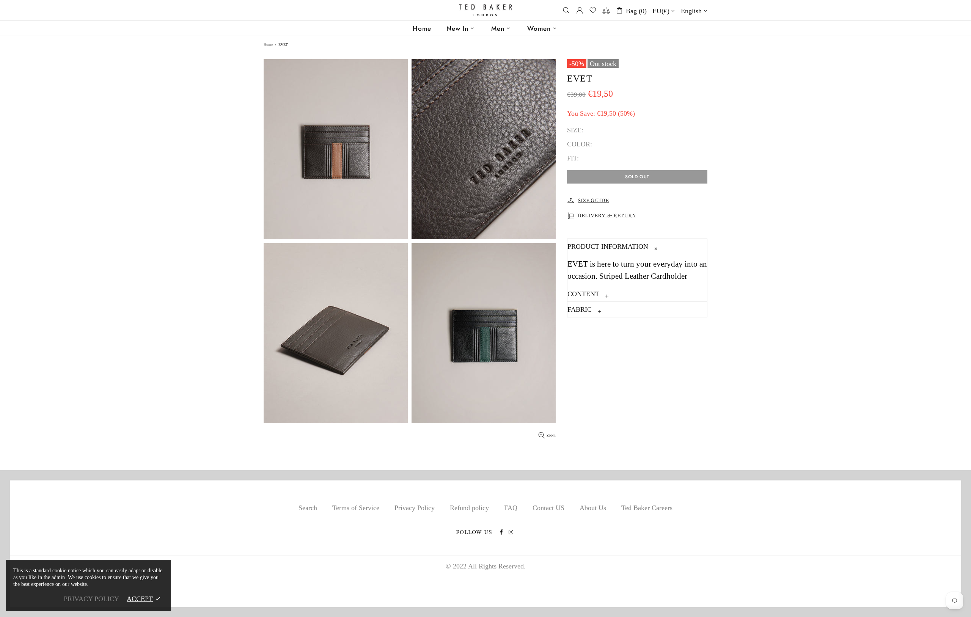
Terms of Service (355, 508)
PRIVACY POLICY (91, 599)
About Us (593, 508)
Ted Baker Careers (646, 508)
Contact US (548, 508)
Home (268, 44)
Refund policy (469, 508)
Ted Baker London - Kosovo (485, 10)
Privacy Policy (414, 508)
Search (308, 508)
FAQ (510, 508)
